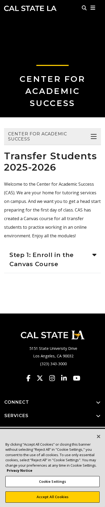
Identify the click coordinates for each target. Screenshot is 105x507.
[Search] (84, 8)
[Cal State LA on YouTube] (76, 378)
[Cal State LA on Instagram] (54, 378)
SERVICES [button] (16, 415)
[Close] (98, 436)
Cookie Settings (52, 481)
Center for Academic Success (52, 91)
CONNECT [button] (16, 402)
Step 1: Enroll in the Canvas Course (41, 259)
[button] (93, 8)
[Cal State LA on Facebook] (31, 378)
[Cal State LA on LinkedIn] (66, 378)
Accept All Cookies (52, 496)
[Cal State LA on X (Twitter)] (42, 378)
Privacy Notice (19, 470)
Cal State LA (30, 8)
